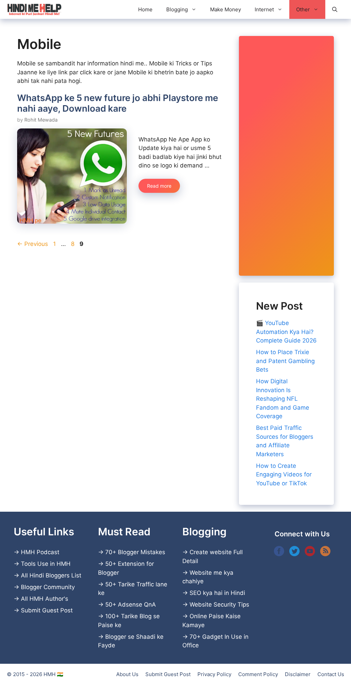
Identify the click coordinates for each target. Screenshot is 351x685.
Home (145, 9)
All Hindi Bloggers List (51, 575)
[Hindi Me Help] (34, 9)
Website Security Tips (219, 604)
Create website (211, 552)
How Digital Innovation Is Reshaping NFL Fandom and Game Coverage (282, 399)
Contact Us (330, 674)
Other (303, 9)
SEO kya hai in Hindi (217, 592)
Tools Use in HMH (46, 563)
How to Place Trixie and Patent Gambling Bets (285, 361)
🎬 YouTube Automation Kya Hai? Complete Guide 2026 (286, 332)
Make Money (225, 9)
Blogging (177, 9)
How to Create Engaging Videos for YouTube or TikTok (284, 474)
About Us (127, 674)
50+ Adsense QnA (130, 604)
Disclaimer (298, 674)
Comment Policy (258, 674)
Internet (264, 9)
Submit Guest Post (47, 610)
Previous (32, 243)
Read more (159, 186)
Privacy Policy (214, 674)
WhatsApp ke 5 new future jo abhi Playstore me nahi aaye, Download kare (117, 103)
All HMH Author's (44, 598)
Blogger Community (48, 587)
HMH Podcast (40, 552)
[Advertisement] (286, 156)
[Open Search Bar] (334, 9)
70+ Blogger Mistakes (135, 552)
